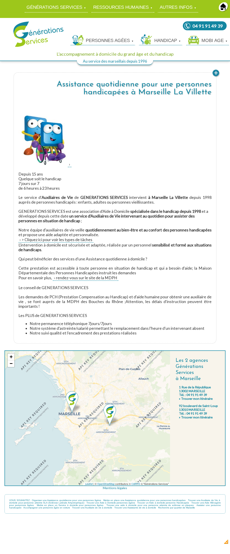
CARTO (135, 484)
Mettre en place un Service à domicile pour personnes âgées (70, 505)
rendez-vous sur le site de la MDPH (86, 277)
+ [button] (11, 357)
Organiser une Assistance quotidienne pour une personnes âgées (66, 500)
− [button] (11, 363)
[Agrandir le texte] (216, 75)
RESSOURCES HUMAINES (121, 7)
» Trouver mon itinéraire (196, 398)
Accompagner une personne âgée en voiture (46, 507)
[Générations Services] (38, 46)
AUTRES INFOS (176, 7)
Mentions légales (115, 488)
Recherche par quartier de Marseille (176, 507)
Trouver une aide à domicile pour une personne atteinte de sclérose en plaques (150, 505)
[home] (223, 9)
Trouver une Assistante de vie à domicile (135, 507)
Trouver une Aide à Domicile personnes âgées (110, 502)
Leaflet (89, 484)
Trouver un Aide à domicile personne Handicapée (163, 502)
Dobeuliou (199, 543)
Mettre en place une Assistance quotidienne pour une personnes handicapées (144, 500)
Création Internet (214, 543)
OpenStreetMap (106, 484)
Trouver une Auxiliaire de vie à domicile (92, 507)
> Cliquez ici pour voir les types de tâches (57, 239)
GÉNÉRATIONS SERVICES (54, 7)
